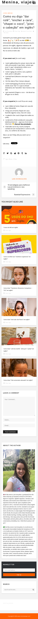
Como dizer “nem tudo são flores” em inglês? (17, 319)
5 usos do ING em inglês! (11, 227)
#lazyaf (17, 124)
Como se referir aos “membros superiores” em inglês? (17, 258)
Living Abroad (8, 13)
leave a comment (27, 31)
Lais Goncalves (8, 31)
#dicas (10, 159)
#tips (15, 159)
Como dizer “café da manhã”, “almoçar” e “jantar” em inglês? (19, 350)
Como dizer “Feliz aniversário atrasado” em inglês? (18, 380)
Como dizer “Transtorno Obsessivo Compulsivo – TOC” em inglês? (18, 289)
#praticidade (26, 124)
